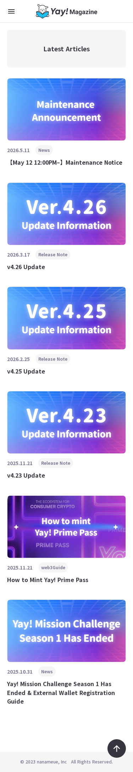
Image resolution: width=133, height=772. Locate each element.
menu (11, 11)
